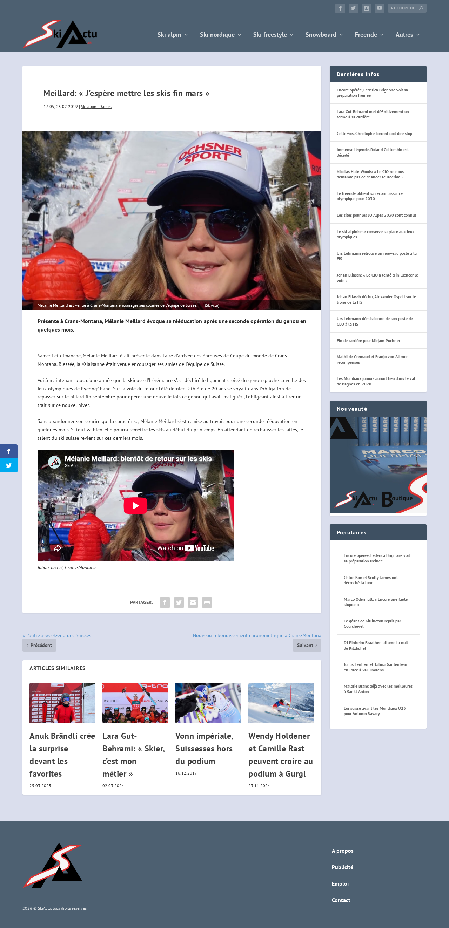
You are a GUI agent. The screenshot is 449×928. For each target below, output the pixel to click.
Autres (404, 35)
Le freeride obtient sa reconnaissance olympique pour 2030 (370, 196)
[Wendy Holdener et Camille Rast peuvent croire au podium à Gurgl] (281, 703)
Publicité (342, 867)
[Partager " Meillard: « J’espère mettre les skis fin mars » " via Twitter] (179, 602)
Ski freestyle (270, 35)
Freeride (366, 35)
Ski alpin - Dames (96, 106)
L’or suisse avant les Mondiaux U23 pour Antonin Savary (375, 710)
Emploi (340, 883)
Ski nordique (217, 35)
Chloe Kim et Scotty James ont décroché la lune (371, 580)
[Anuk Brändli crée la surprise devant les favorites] (62, 703)
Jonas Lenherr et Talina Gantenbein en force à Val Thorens (375, 667)
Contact (341, 899)
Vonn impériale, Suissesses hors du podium (204, 748)
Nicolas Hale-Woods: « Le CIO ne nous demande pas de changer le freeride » (370, 174)
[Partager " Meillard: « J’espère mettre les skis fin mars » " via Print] (207, 602)
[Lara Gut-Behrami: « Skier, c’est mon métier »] (135, 703)
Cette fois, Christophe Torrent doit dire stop (374, 133)
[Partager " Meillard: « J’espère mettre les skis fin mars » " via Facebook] (165, 602)
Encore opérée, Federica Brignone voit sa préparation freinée (377, 558)
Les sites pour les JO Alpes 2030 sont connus (376, 215)
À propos (343, 850)
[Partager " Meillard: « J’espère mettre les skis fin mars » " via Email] (193, 602)
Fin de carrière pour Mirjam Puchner (368, 340)
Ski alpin (169, 35)
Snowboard (321, 35)
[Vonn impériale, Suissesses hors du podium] (208, 703)
